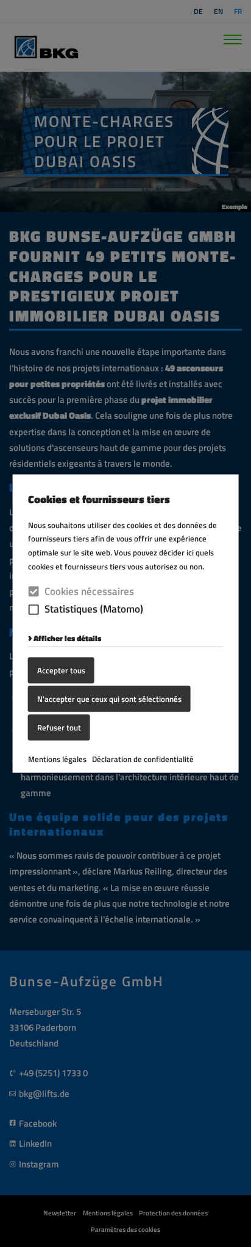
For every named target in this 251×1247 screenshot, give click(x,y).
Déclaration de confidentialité (143, 758)
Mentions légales (57, 758)
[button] (34, 609)
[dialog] (125, 623)
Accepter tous (61, 670)
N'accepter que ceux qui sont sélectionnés (109, 699)
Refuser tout (59, 727)
